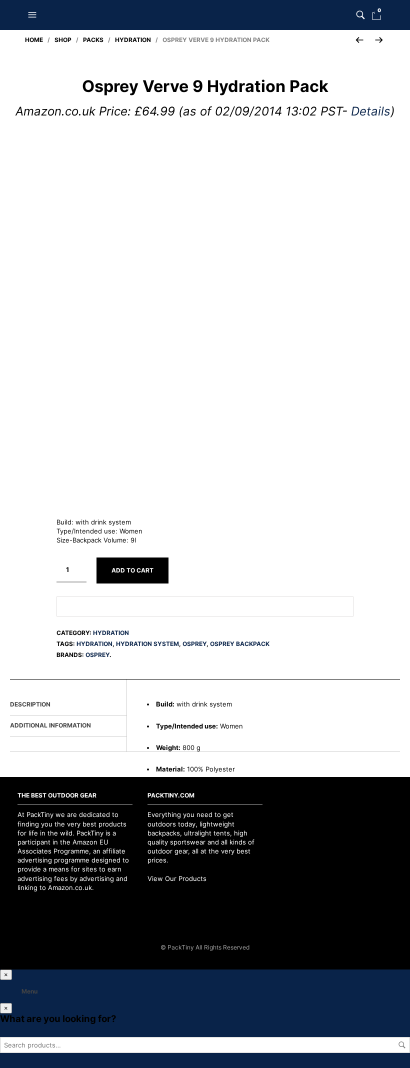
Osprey (194, 644)
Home (34, 40)
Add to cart (133, 570)
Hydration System (147, 644)
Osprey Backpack (240, 644)
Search (402, 1045)
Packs (93, 40)
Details (370, 111)
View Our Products (177, 878)
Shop (63, 40)
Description (30, 704)
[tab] (68, 705)
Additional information (50, 725)
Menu (30, 991)
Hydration (133, 40)
